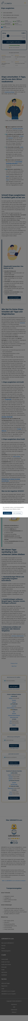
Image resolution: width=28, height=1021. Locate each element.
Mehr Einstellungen (17, 513)
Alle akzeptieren (7, 513)
